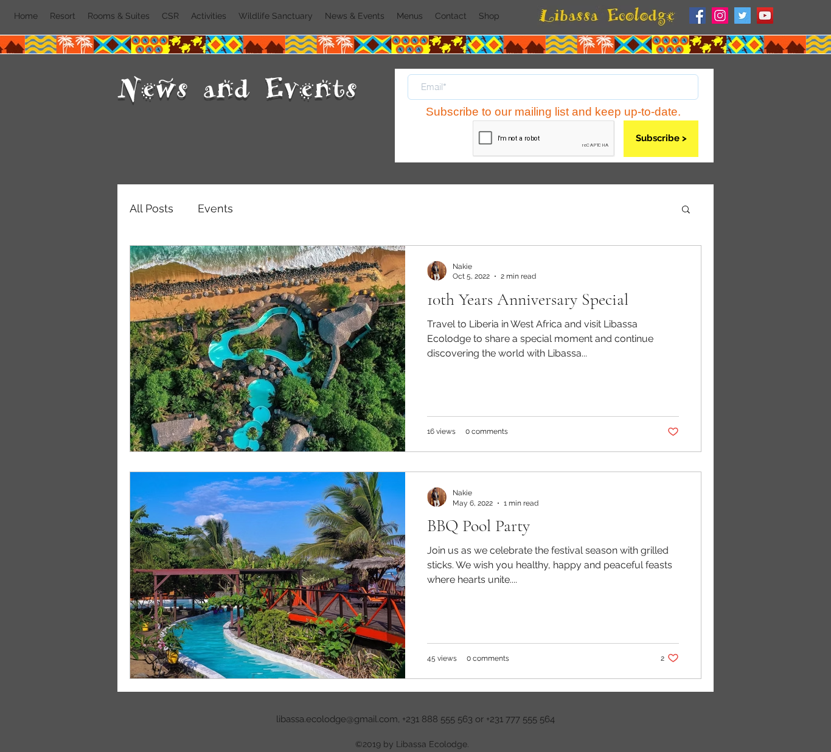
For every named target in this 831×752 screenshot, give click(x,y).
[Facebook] (697, 15)
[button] (686, 210)
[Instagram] (720, 15)
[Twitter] (742, 15)
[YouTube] (765, 15)
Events (215, 208)
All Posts (151, 208)
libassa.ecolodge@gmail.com (337, 719)
